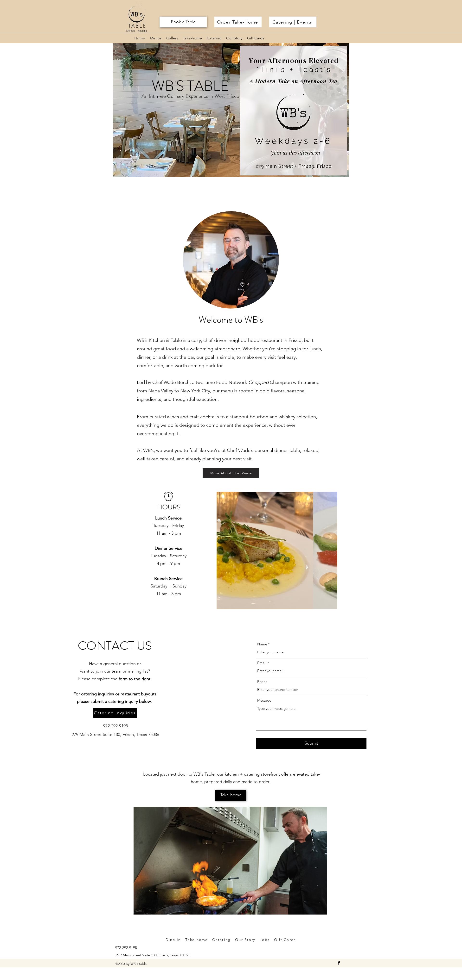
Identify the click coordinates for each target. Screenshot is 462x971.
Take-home (196, 939)
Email (261, 663)
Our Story (246, 939)
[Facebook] (338, 962)
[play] (325, 605)
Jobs (265, 939)
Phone (262, 681)
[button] (277, 550)
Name (262, 644)
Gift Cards (285, 939)
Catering (221, 939)
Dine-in (173, 939)
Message (264, 700)
